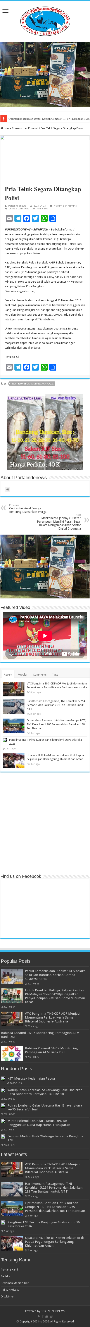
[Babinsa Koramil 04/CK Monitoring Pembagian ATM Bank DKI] (12, 1053)
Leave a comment (19, 208)
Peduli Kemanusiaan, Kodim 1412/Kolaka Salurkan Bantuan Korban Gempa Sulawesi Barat (55, 975)
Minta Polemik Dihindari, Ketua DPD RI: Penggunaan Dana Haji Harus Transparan (38, 1123)
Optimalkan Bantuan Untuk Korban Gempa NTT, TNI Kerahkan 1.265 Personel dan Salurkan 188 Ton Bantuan (56, 724)
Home (7, 128)
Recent (8, 674)
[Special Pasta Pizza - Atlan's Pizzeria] (45, 74)
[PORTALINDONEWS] (45, 20)
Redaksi (5, 1276)
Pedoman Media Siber (15, 1283)
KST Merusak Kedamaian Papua (31, 1078)
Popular (23, 674)
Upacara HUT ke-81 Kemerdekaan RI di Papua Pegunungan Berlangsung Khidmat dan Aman (54, 1241)
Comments (40, 674)
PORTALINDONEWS (53, 1311)
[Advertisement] (45, 822)
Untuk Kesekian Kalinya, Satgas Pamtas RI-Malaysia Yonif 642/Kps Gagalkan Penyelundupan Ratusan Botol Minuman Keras (55, 996)
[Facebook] (43, 1316)
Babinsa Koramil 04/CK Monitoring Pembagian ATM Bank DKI (51, 1050)
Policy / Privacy (10, 1289)
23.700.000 (55, 314)
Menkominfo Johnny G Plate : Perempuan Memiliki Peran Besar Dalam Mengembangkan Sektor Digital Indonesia (59, 522)
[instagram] (51, 1316)
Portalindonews (17, 205)
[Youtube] (46, 1316)
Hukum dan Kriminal (26, 128)
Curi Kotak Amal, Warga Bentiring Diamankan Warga (28, 509)
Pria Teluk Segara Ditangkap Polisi (32, 383)
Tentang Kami (9, 1269)
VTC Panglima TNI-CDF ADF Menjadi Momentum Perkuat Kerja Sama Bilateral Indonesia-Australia (52, 1017)
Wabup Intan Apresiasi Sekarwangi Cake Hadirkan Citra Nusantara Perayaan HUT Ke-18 (44, 1092)
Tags (55, 674)
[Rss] (39, 1316)
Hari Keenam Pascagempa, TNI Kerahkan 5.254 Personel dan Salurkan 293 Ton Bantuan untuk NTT (56, 705)
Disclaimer (7, 1296)
